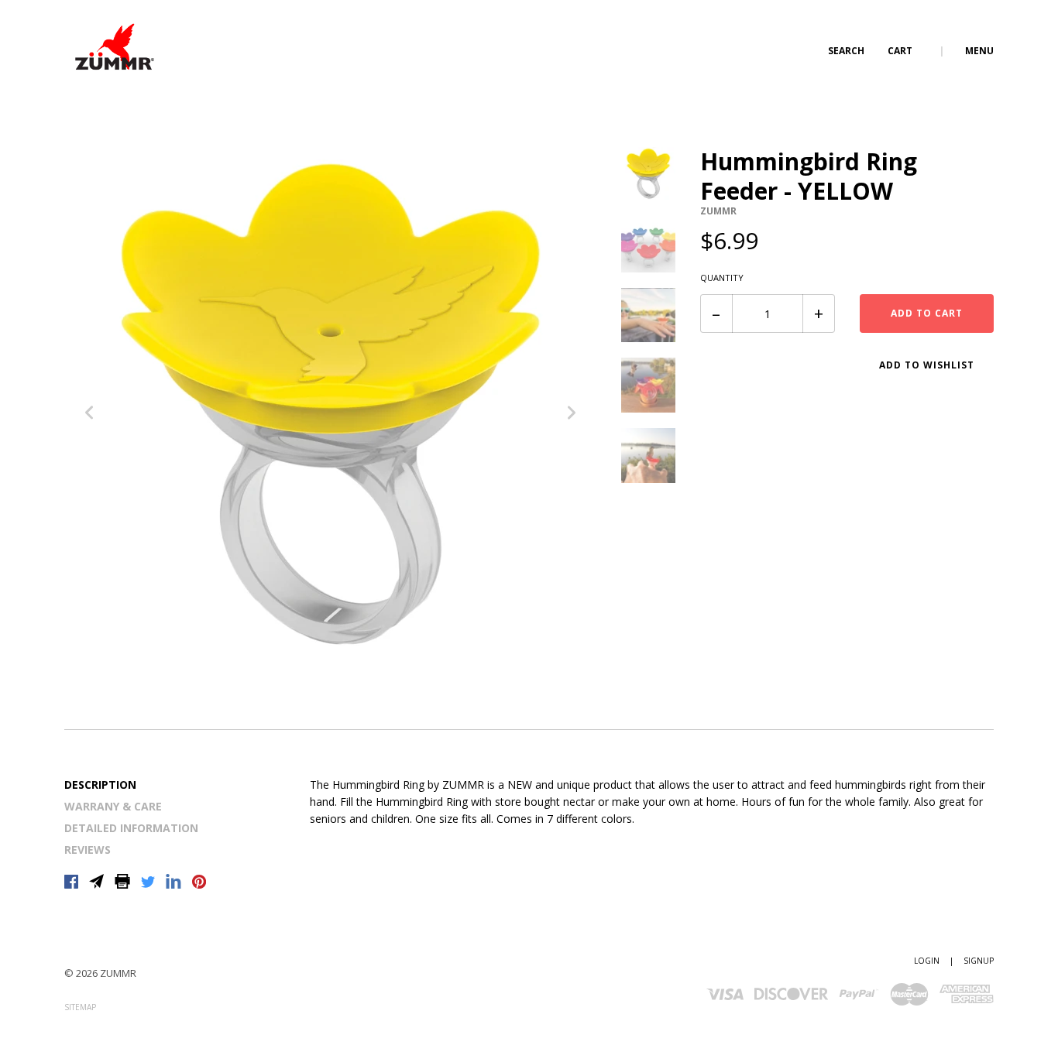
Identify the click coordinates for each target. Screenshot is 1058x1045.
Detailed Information (131, 828)
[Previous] (89, 415)
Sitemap (80, 1007)
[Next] (572, 415)
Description (100, 784)
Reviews (87, 849)
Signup (979, 960)
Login (926, 960)
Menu (979, 50)
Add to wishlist (926, 365)
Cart (901, 50)
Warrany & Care (113, 806)
